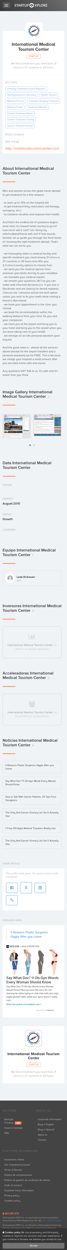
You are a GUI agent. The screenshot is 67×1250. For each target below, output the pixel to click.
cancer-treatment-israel (20, 125)
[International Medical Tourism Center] (17, 426)
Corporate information (49, 1119)
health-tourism (49, 95)
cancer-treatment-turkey (20, 119)
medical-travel (15, 107)
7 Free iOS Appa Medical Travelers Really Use (30, 828)
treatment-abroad (37, 107)
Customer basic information (19, 1190)
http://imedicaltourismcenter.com (32, 148)
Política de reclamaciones (18, 1175)
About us (42, 1134)
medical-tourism (15, 101)
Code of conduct (13, 1185)
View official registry (51, 1220)
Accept (33, 1245)
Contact (42, 1140)
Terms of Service (13, 1170)
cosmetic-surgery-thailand (43, 101)
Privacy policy (11, 1195)
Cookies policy (12, 1200)
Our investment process (17, 1164)
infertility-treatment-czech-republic (26, 88)
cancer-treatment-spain (20, 113)
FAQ (6, 1133)
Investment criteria (14, 1159)
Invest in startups (13, 1128)
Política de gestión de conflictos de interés (27, 1180)
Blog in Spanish (46, 1129)
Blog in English (46, 1124)
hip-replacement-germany (21, 95)
